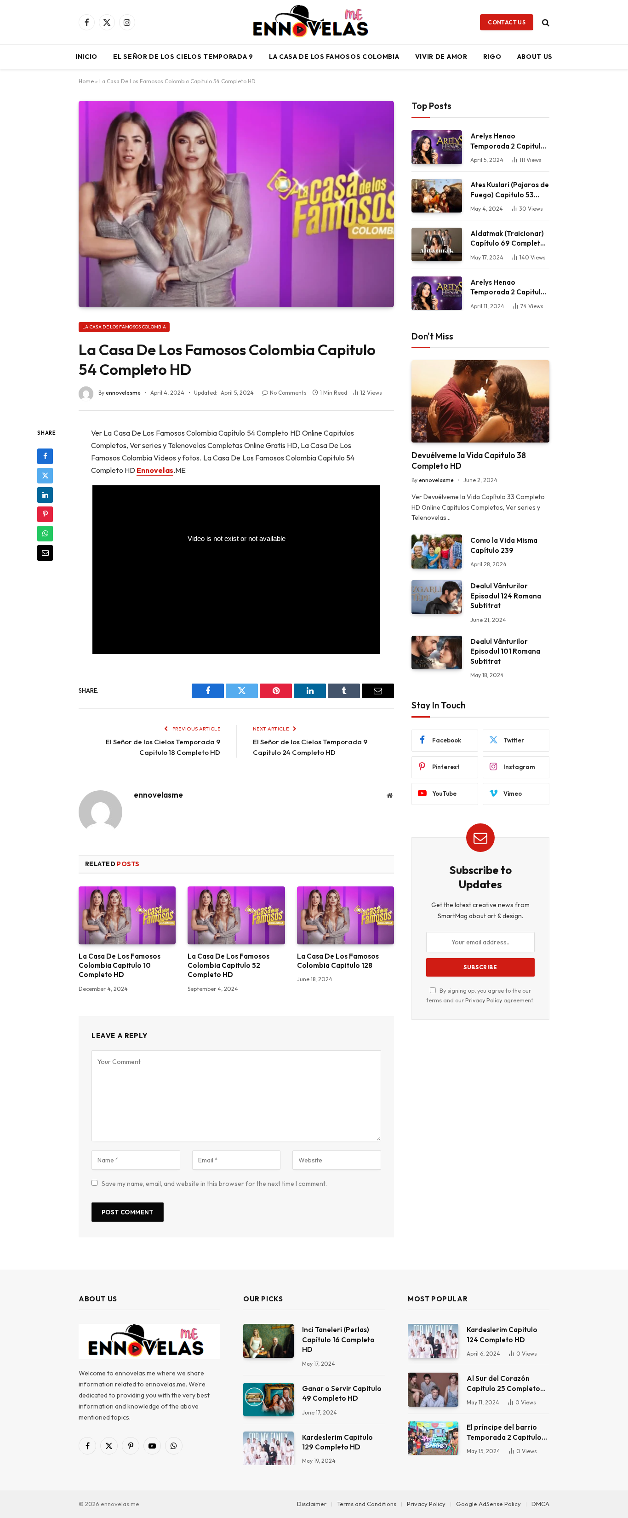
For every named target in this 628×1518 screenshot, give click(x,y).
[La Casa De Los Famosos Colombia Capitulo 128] (345, 915)
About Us (535, 56)
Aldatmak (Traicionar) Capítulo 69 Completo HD (507, 238)
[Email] (45, 552)
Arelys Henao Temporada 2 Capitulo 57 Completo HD (507, 141)
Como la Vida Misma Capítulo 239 (503, 545)
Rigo (492, 56)
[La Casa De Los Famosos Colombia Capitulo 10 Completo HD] (127, 915)
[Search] (544, 22)
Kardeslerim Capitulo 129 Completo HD (337, 1442)
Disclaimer (311, 1503)
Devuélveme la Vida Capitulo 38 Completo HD (468, 460)
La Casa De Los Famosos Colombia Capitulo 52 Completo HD (228, 965)
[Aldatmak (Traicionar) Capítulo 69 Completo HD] (436, 244)
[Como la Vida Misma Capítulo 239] (436, 551)
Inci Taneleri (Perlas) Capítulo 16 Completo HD (338, 1339)
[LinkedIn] (45, 494)
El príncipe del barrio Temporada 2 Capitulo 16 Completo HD (504, 1432)
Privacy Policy (483, 1000)
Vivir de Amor (441, 56)
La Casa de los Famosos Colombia (334, 56)
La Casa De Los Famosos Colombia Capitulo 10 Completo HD (119, 965)
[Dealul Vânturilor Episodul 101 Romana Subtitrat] (436, 652)
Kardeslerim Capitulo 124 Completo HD (502, 1334)
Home (86, 81)
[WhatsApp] (45, 533)
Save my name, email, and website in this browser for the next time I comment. (214, 1183)
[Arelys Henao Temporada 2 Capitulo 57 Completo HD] (436, 147)
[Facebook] (45, 456)
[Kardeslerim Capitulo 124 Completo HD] (433, 1340)
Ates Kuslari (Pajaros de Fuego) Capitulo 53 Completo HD (509, 190)
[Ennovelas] (314, 22)
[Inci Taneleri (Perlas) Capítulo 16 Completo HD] (268, 1340)
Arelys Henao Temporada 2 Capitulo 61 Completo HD (507, 287)
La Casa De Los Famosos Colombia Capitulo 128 (338, 961)
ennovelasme (123, 392)
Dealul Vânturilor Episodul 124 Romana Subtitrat (505, 595)
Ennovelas (155, 470)
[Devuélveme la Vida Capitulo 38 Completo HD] (480, 401)
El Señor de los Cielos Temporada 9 (183, 56)
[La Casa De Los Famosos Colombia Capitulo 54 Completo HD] (236, 204)
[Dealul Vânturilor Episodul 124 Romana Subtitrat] (436, 597)
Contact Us (506, 22)
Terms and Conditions (366, 1503)
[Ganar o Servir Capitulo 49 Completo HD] (268, 1399)
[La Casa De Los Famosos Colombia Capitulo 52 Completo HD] (236, 915)
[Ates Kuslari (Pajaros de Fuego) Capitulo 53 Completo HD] (436, 196)
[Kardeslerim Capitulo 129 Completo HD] (268, 1448)
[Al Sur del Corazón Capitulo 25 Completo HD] (433, 1389)
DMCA (540, 1503)
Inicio (86, 56)
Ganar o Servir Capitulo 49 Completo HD (342, 1393)
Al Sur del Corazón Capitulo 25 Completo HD (503, 1383)
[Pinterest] (45, 514)
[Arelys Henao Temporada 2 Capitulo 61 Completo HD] (436, 293)
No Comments (288, 392)
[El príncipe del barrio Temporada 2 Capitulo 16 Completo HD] (433, 1438)
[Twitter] (45, 475)
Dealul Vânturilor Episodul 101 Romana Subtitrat (505, 651)
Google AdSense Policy (488, 1503)
